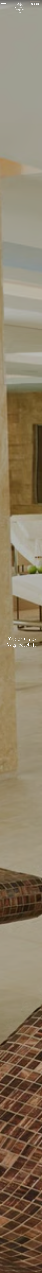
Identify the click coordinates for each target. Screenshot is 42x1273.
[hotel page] (19, 4)
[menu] (3, 4)
